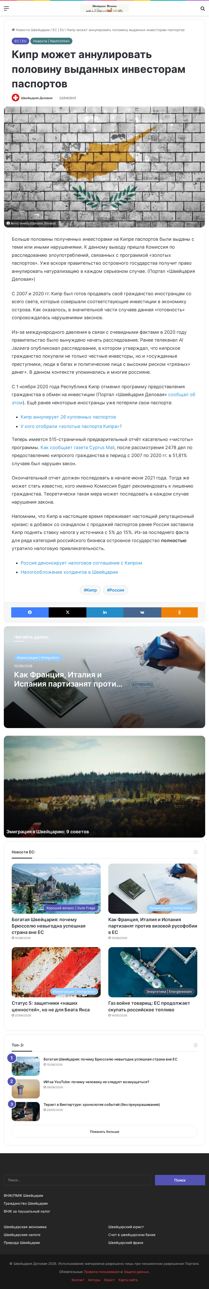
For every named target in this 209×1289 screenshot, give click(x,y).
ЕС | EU (58, 30)
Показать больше (104, 1132)
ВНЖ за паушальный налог (27, 1211)
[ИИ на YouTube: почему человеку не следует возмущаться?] (26, 1088)
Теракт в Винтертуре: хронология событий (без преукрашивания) (102, 1104)
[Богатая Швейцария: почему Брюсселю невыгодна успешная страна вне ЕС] (26, 1066)
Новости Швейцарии (32, 30)
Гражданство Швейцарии (26, 1203)
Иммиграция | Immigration (38, 657)
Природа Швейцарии (22, 1243)
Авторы (94, 1280)
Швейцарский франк (125, 1243)
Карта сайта (128, 1280)
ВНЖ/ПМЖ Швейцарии (23, 1195)
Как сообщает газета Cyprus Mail (77, 447)
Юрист (109, 1280)
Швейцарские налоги (22, 1235)
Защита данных (136, 1272)
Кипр (91, 590)
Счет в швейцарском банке (131, 1235)
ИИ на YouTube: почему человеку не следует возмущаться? (96, 1082)
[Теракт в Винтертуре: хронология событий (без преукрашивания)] (26, 1111)
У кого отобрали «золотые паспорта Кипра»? (71, 426)
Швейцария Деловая (37, 98)
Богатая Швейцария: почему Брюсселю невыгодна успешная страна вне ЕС (48, 926)
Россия (117, 590)
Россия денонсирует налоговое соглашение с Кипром (81, 563)
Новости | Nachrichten (51, 41)
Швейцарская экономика (25, 1227)
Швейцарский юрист (126, 1227)
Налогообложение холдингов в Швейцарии (69, 572)
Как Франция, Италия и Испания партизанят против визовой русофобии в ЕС (67, 683)
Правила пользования (102, 1272)
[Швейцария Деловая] (104, 8)
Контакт (78, 1280)
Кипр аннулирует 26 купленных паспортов (68, 417)
